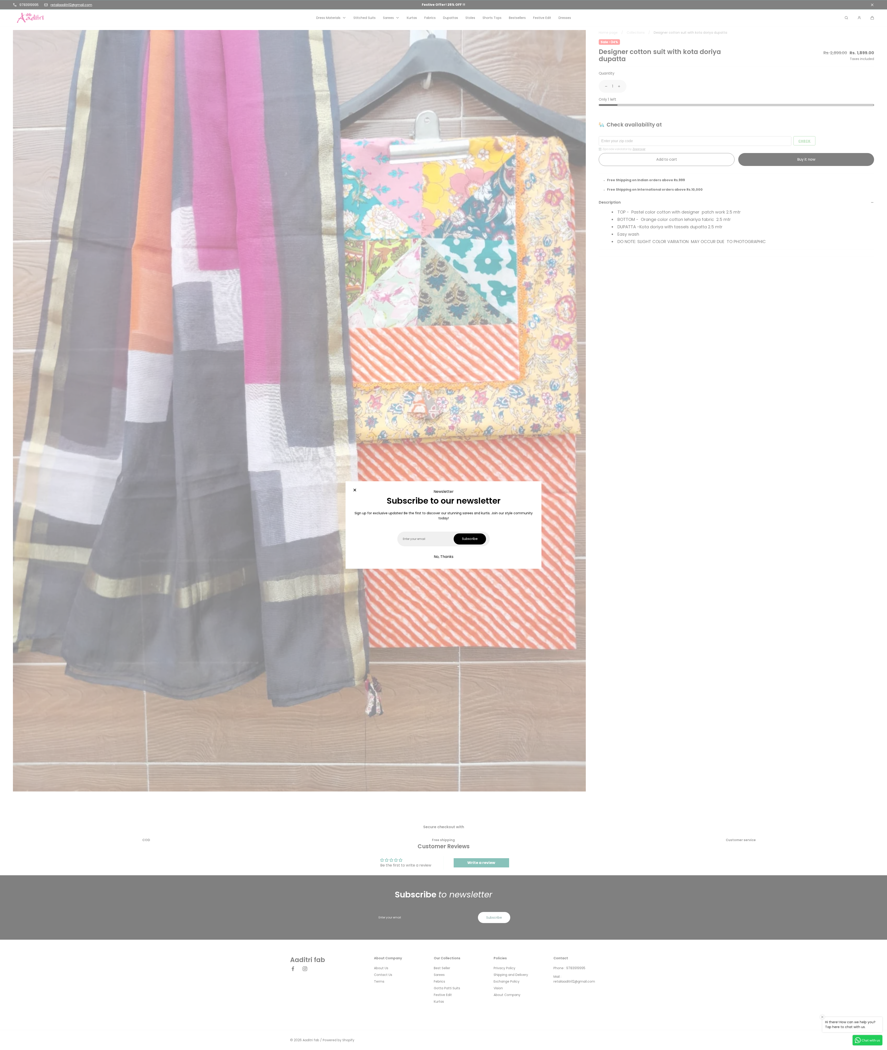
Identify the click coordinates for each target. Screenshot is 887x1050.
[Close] (354, 490)
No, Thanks (443, 556)
